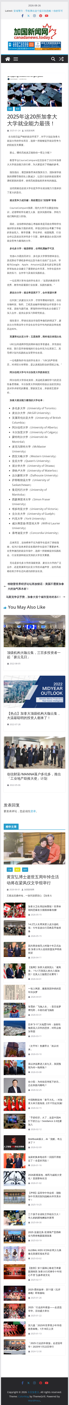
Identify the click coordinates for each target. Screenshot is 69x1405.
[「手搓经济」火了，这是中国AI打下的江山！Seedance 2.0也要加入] (14, 1123)
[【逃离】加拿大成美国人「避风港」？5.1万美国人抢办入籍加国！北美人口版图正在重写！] (14, 973)
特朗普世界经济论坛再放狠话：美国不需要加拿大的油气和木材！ (36, 586)
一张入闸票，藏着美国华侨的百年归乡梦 (44, 990)
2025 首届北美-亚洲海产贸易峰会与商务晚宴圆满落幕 (44, 1234)
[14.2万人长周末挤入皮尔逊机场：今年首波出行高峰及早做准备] (14, 930)
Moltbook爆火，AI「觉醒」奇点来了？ (45, 1140)
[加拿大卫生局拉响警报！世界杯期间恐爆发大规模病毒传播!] (14, 911)
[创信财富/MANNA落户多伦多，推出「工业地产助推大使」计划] (34, 739)
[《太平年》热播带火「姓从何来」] (14, 1050)
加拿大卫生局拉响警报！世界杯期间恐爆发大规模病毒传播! (44, 908)
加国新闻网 (29, 130)
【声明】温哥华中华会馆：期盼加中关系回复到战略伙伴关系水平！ (44, 1196)
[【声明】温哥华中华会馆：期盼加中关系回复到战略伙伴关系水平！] (14, 1199)
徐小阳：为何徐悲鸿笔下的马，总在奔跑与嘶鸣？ (44, 1083)
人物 (9, 869)
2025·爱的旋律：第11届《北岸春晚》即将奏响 (44, 1291)
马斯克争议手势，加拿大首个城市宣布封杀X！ (33, 597)
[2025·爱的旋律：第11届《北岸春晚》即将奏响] (14, 1294)
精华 (25, 869)
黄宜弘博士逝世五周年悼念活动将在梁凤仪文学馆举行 (33, 879)
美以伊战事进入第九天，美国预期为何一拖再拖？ (44, 1065)
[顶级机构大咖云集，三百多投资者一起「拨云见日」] (34, 617)
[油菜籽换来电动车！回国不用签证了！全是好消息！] (14, 1161)
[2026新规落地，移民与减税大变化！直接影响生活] (14, 1179)
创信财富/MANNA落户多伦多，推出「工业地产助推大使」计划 (34, 776)
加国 (10, 109)
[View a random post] (61, 59)
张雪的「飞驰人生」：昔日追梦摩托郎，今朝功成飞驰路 (44, 1008)
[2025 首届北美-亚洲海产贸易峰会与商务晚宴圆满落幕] (14, 1236)
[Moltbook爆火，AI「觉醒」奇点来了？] (14, 1143)
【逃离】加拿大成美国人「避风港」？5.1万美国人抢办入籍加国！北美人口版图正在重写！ (44, 971)
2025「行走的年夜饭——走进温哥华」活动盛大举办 (45, 1309)
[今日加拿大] (8, 59)
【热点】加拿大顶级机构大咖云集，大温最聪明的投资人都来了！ (34, 715)
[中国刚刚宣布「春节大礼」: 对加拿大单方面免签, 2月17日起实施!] (14, 1104)
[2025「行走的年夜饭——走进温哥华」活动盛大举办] (14, 1312)
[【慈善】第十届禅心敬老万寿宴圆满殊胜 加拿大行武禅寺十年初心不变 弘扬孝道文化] (14, 1274)
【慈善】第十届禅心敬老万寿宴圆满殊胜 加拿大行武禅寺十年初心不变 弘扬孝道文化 (45, 1271)
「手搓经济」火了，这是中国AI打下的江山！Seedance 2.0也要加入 (45, 1121)
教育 (17, 109)
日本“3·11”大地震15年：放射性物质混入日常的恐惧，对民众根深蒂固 (44, 1028)
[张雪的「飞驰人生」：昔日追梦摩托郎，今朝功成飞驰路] (14, 1011)
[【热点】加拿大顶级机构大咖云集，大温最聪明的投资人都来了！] (34, 678)
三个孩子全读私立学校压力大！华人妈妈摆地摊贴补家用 (44, 1216)
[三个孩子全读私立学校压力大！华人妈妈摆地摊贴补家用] (14, 1218)
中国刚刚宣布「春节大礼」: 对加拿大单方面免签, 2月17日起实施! (45, 1101)
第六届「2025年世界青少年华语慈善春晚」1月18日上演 (45, 1327)
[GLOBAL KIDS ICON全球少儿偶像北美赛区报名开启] (14, 1254)
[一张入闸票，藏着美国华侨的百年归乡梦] (14, 993)
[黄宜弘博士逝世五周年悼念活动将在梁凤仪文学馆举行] (34, 848)
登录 (33, 811)
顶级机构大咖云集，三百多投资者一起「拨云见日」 (34, 654)
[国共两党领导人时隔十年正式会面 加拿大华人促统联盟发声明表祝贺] (14, 951)
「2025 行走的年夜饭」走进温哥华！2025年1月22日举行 (45, 1345)
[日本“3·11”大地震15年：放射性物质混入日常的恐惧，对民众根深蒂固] (14, 1030)
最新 (17, 869)
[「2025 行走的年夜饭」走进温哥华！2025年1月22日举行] (14, 1347)
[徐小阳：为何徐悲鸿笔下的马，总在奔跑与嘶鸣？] (14, 1086)
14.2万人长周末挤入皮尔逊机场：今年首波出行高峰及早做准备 (44, 928)
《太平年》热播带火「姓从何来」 (43, 1047)
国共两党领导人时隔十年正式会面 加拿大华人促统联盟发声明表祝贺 (45, 949)
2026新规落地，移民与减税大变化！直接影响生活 (45, 1176)
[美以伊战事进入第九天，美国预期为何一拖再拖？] (14, 1068)
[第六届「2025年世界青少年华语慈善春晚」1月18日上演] (14, 1330)
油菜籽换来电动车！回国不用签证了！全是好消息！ (44, 1158)
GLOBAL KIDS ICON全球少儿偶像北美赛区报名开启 (44, 1252)
